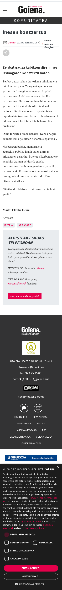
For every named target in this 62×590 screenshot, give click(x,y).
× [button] (58, 467)
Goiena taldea (44, 436)
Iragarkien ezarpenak (30, 521)
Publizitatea (24, 423)
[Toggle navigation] (4, 9)
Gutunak (12, 42)
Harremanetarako (26, 430)
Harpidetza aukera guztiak (24, 296)
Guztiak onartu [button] (31, 568)
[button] (31, 584)
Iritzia (8, 225)
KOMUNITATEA (31, 20)
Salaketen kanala (20, 436)
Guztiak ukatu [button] (30, 576)
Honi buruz (21, 417)
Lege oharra (40, 417)
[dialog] (31, 527)
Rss (44, 430)
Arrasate (24, 225)
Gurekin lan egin (31, 443)
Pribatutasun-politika (33, 528)
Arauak (41, 423)
